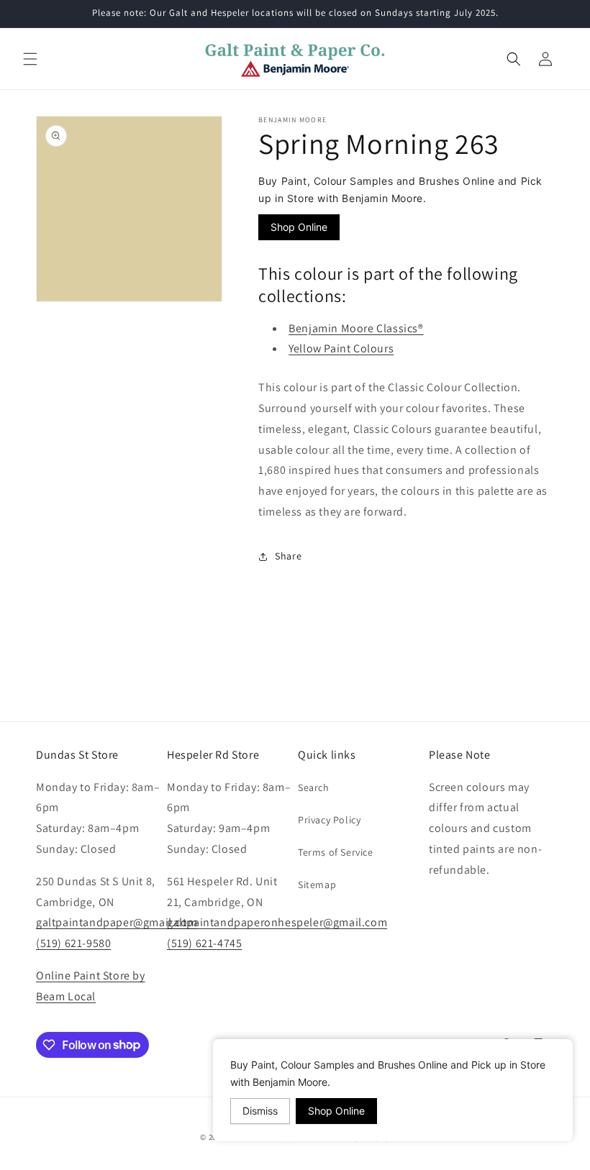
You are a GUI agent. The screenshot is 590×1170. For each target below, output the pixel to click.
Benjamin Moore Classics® (356, 328)
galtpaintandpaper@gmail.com (116, 922)
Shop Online (299, 227)
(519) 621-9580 (73, 943)
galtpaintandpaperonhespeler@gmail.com (277, 922)
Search (314, 787)
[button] (30, 59)
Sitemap (317, 884)
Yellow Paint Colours (341, 348)
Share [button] (288, 555)
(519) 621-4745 (204, 943)
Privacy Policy (329, 819)
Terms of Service (335, 852)
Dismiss (260, 1111)
